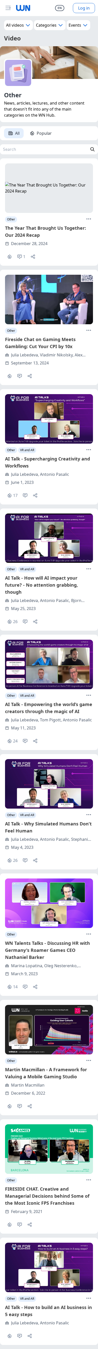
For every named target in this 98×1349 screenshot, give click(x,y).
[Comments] (19, 376)
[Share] (32, 257)
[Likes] (9, 257)
